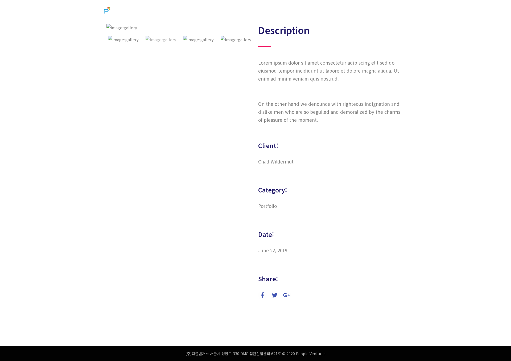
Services (308, 11)
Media (332, 11)
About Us (280, 11)
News (402, 11)
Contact (355, 11)
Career (380, 11)
